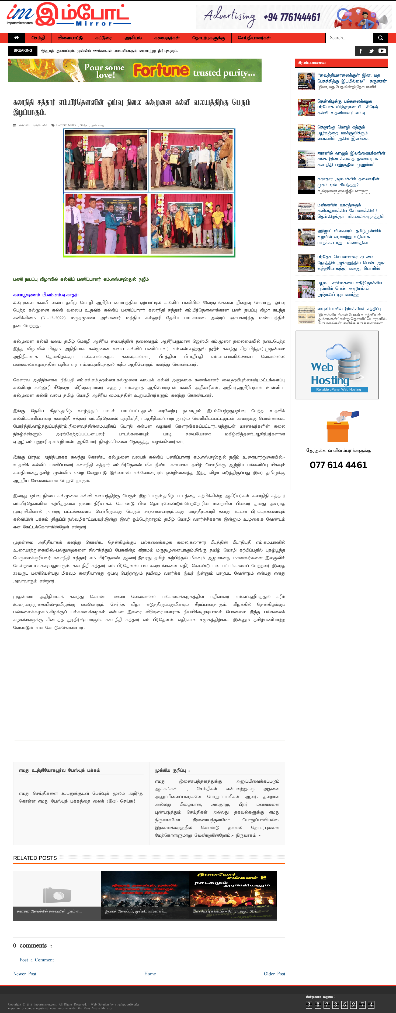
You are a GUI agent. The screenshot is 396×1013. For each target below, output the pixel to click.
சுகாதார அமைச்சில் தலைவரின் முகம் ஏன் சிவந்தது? (349, 182)
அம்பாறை (97, 125)
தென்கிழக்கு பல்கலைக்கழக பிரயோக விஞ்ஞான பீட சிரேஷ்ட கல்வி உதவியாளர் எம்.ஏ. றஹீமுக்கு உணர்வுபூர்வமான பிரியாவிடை (340, 113)
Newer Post (24, 974)
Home (150, 974)
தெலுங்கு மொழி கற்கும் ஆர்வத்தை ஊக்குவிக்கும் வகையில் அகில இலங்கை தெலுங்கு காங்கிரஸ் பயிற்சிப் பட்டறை (336, 139)
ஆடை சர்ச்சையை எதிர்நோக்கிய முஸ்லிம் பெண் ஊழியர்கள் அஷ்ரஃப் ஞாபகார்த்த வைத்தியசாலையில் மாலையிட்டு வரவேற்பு (340, 295)
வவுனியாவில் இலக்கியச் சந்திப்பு (349, 309)
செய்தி (38, 38)
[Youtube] (382, 52)
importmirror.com (19, 1008)
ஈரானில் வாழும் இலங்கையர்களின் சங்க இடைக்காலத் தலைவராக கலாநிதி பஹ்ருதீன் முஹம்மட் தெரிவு (351, 162)
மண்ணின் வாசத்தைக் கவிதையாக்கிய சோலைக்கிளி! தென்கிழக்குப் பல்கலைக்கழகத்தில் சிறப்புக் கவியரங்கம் (351, 214)
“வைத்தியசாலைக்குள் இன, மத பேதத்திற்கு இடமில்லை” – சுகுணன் (352, 78)
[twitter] (371, 52)
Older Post (274, 974)
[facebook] (360, 52)
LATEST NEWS (66, 125)
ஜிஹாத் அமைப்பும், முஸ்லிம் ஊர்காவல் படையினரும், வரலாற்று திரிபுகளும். (109, 50)
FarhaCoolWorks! (128, 1005)
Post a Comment (37, 960)
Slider (83, 125)
